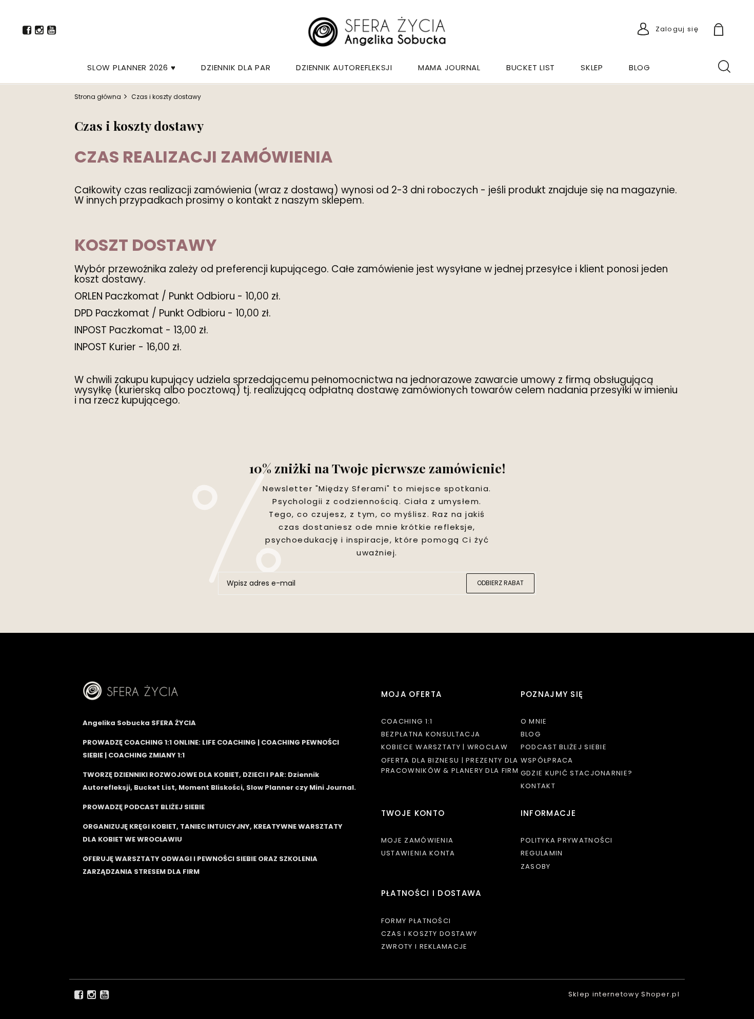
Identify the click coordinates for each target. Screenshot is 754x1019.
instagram (39, 32)
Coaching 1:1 (407, 721)
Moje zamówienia (417, 840)
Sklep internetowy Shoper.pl (624, 994)
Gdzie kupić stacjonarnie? (577, 773)
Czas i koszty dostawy (429, 933)
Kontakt (538, 786)
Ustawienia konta (418, 853)
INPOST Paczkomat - (123, 330)
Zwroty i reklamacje (424, 946)
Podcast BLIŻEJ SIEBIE (564, 747)
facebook (27, 32)
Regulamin (542, 853)
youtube (51, 32)
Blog (531, 734)
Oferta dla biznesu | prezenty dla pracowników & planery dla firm (450, 765)
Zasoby (536, 866)
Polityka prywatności (567, 840)
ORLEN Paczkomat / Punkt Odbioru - (159, 296)
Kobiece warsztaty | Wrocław (444, 747)
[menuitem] (131, 67)
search (723, 65)
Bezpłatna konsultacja (430, 734)
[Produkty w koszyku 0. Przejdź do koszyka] (730, 31)
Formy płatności (416, 921)
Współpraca (547, 760)
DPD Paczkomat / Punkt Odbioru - (154, 313)
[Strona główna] (377, 31)
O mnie (534, 721)
